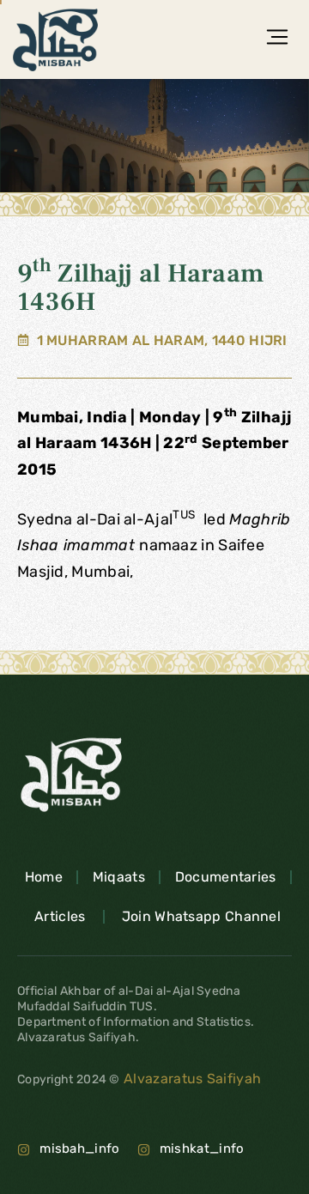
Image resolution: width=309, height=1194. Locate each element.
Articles (59, 916)
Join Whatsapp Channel (201, 916)
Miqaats (119, 877)
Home (44, 877)
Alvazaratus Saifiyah (190, 1078)
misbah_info (79, 1148)
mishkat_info (202, 1148)
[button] (277, 39)
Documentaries (225, 877)
